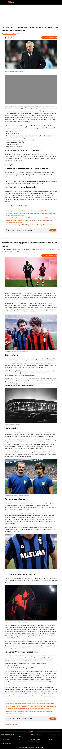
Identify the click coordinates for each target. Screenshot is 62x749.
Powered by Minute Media (28, 747)
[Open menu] (4, 2)
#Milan (31, 664)
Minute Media (5, 739)
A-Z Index (51, 739)
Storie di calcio (13, 724)
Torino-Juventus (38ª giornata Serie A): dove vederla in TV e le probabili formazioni (31, 706)
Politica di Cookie (36, 735)
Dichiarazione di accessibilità (36, 740)
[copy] (14, 37)
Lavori (18, 739)
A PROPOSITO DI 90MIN (7, 735)
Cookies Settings (6, 743)
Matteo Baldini (7, 252)
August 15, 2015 (29, 668)
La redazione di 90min (9, 34)
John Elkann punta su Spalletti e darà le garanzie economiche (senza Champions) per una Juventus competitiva (31, 214)
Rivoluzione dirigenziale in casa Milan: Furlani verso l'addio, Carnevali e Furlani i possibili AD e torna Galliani (29, 221)
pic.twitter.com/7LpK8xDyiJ (12, 666)
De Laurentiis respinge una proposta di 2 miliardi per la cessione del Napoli (28, 218)
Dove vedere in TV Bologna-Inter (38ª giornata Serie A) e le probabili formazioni (29, 225)
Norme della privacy (20, 736)
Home (6, 724)
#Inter (38, 664)
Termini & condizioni (55, 735)
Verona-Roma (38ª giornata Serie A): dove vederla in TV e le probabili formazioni (30, 703)
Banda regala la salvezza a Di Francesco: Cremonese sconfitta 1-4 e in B (27, 211)
